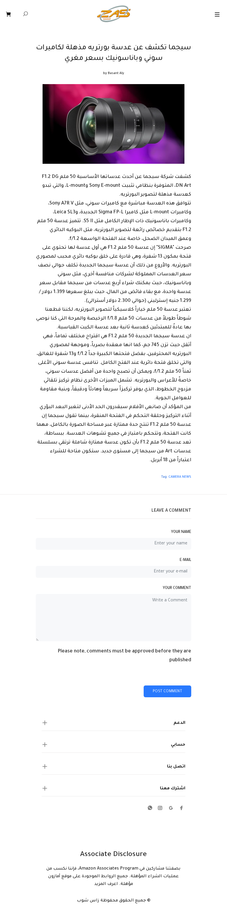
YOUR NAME (181, 532)
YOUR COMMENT (177, 588)
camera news (179, 477)
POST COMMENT (167, 692)
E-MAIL (185, 560)
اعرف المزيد (106, 884)
